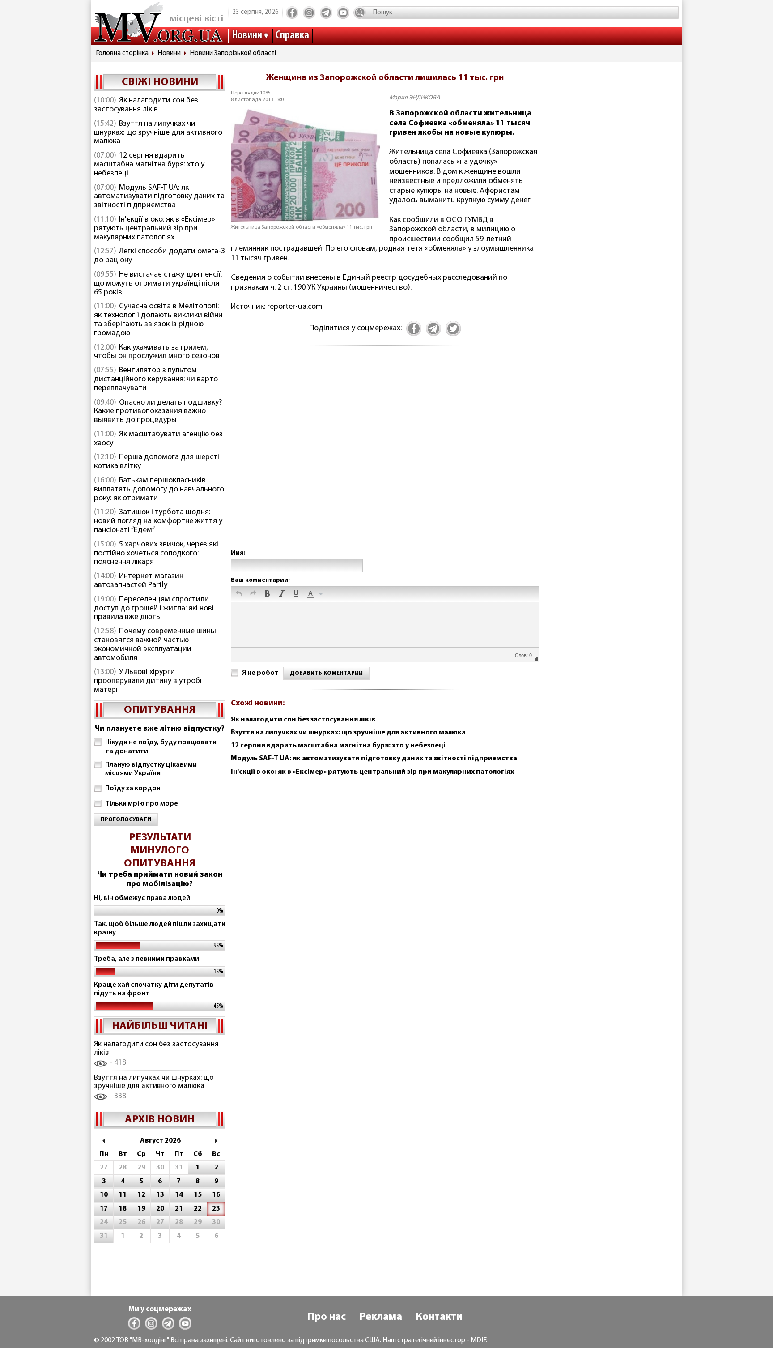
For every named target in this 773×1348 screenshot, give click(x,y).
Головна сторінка (122, 53)
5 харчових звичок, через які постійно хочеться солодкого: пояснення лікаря (156, 554)
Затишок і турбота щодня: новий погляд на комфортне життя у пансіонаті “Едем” (158, 521)
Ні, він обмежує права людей (142, 898)
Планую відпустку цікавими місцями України (151, 769)
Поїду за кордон (133, 788)
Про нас (326, 1317)
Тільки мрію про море (141, 803)
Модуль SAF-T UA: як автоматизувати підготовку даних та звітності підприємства (159, 197)
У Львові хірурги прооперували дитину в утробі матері (148, 681)
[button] (239, 594)
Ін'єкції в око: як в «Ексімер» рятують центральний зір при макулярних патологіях (154, 229)
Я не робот (260, 673)
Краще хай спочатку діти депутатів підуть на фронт (154, 989)
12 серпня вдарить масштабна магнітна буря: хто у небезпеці (149, 165)
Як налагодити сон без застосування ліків (146, 105)
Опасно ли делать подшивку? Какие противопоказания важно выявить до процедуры (158, 412)
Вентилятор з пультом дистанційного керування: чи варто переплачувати (156, 379)
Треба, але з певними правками (146, 959)
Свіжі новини (160, 82)
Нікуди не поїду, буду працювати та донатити (161, 747)
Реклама (380, 1317)
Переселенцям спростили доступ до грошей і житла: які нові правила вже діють (154, 609)
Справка (292, 36)
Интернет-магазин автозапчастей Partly (138, 580)
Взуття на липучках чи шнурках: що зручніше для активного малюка (158, 133)
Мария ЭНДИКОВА (414, 97)
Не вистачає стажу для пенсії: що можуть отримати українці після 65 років (158, 284)
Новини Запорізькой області (233, 53)
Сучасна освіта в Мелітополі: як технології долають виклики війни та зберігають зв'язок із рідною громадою (158, 320)
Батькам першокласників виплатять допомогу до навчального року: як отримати (159, 490)
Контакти (439, 1317)
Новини (247, 36)
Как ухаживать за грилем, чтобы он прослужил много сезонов (157, 352)
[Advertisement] (385, 457)
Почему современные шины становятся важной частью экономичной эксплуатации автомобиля (155, 644)
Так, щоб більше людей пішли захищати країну (159, 928)
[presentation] (239, 594)
